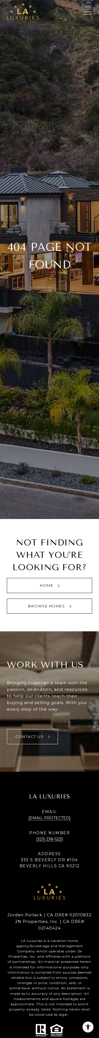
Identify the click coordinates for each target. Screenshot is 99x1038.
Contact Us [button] (30, 736)
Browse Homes (47, 606)
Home (47, 585)
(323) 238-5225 (49, 839)
